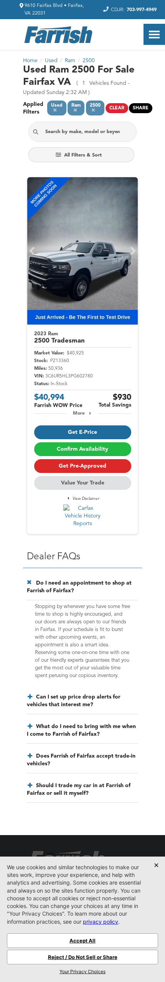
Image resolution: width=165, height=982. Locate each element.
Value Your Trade (82, 483)
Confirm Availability (82, 449)
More (79, 413)
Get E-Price (82, 432)
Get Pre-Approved (82, 466)
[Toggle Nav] (154, 34)
